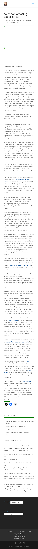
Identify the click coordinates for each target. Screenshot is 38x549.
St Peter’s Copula (13, 320)
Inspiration (13, 22)
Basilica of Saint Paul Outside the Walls (17, 342)
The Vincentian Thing (24, 532)
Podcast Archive (19, 538)
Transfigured (10, 429)
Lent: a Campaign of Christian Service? (17, 432)
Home (10, 532)
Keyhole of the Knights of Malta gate (20, 265)
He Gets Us (9, 435)
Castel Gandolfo (26, 381)
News (18, 22)
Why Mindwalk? (19, 534)
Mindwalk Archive (19, 536)
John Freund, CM (10, 20)
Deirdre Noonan (8, 454)
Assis (27, 362)
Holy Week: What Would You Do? (16, 426)
